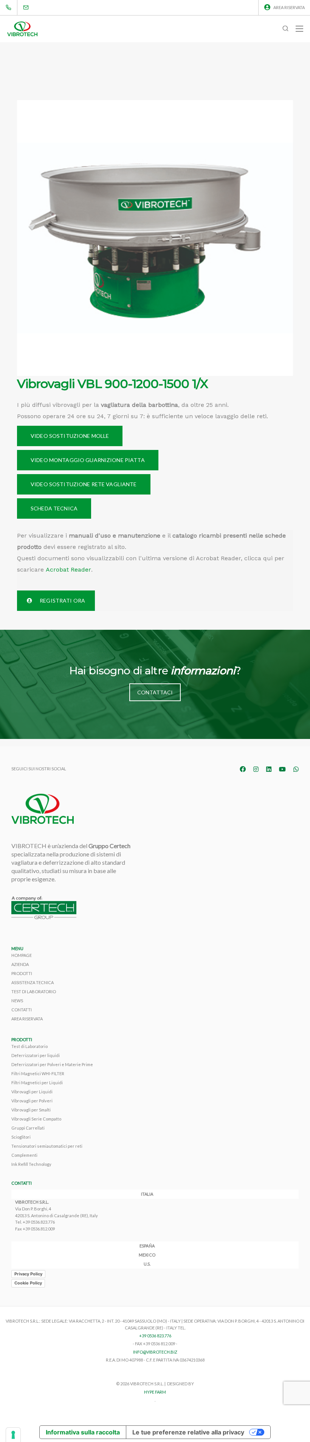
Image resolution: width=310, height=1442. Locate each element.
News (17, 1000)
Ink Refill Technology (31, 1164)
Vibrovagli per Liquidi (32, 1091)
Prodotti (21, 973)
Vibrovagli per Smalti (31, 1109)
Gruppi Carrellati (28, 1127)
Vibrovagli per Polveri (32, 1100)
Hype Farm (155, 1391)
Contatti (21, 1009)
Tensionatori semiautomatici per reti (46, 1146)
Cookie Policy (28, 1283)
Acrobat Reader (68, 569)
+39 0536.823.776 (39, 1221)
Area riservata (289, 7)
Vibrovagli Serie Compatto (36, 1118)
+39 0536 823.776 (155, 1335)
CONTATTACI (155, 692)
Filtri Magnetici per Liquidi (37, 1082)
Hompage (21, 955)
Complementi (24, 1155)
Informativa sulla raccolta (83, 1432)
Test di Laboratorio (33, 991)
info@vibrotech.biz (155, 1351)
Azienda (20, 964)
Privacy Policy (28, 1274)
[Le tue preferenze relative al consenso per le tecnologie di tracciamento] (13, 1435)
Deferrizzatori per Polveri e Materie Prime (52, 1064)
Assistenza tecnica (32, 982)
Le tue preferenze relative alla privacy (188, 1432)
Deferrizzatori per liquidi (35, 1055)
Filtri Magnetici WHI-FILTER (37, 1073)
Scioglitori (21, 1136)
